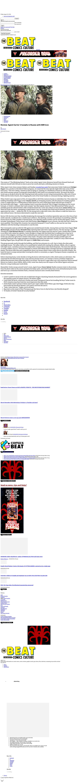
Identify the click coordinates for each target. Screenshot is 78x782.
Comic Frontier (6, 598)
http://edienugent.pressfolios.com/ (8, 368)
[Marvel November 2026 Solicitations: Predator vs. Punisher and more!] (9, 400)
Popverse (3, 607)
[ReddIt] (25, 134)
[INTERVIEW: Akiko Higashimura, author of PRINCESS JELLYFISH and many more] (14, 554)
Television (6, 120)
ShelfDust (3, 609)
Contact (5, 665)
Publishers (6, 117)
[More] (41, 134)
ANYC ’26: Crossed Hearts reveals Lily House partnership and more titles (19, 455)
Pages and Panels (4, 606)
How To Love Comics (5, 604)
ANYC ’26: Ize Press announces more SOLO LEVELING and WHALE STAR (19, 457)
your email (17, 31)
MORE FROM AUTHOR (21, 371)
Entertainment (7, 84)
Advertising (6, 667)
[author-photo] (4, 365)
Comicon (3, 597)
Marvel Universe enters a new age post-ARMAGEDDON (15, 417)
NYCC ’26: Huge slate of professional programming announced (17, 585)
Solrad (2, 612)
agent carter (6, 335)
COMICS (5, 73)
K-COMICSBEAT (7, 77)
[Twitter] (8, 134)
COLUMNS (6, 80)
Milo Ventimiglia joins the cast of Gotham (15, 358)
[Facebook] (3, 134)
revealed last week (42, 187)
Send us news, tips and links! (14, 485)
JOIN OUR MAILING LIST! (9, 16)
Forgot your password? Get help (7, 27)
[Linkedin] (19, 134)
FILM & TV (6, 74)
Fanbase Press (4, 600)
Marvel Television (8, 339)
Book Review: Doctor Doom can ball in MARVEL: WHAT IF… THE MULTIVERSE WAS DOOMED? (25, 387)
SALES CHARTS (7, 78)
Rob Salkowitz (4, 608)
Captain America (7, 336)
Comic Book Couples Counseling (8, 618)
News (5, 119)
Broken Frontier (4, 596)
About (5, 664)
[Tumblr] (35, 134)
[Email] (30, 134)
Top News (6, 122)
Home (2, 84)
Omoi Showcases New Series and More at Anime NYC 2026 (16, 459)
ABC (4, 334)
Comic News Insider (5, 619)
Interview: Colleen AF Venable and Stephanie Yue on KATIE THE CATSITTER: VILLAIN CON (24, 575)
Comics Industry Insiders (6, 616)
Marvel (5, 118)
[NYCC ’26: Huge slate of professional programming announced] (4, 582)
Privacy (2, 28)
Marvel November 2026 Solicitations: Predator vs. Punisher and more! (19, 402)
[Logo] (18, 71)
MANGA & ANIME (7, 76)
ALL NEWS (6, 81)
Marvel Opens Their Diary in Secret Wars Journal (18, 357)
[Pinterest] (14, 134)
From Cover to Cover (5, 601)
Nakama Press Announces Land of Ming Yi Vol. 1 (14, 456)
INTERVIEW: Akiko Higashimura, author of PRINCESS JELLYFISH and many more (22, 556)
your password (18, 24)
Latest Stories (9, 451)
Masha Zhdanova (4, 558)
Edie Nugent (3, 128)
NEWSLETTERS (7, 82)
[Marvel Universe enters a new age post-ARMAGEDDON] (9, 415)
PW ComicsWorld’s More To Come (8, 617)
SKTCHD (2, 611)
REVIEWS (6, 79)
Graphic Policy (4, 603)
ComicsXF (3, 599)
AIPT (2, 595)
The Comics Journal (5, 613)
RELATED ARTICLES (8, 371)
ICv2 (2, 605)
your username (18, 22)
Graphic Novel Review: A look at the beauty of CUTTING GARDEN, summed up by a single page (25, 566)
